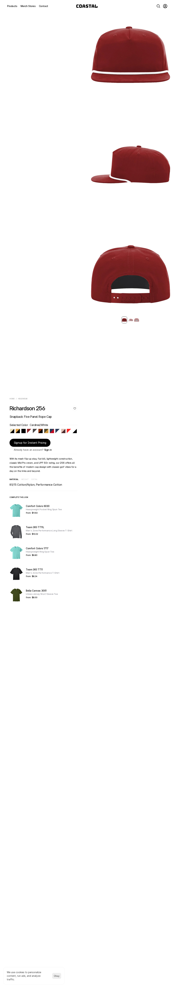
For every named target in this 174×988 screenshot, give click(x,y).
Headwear (23, 399)
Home (12, 399)
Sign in (48, 449)
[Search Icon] (158, 6)
